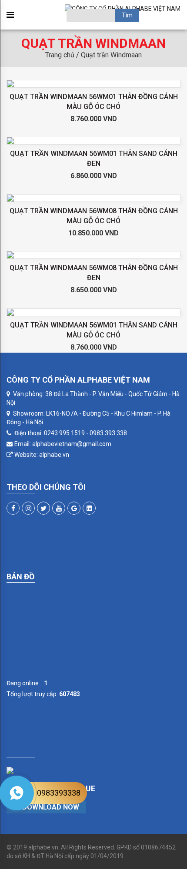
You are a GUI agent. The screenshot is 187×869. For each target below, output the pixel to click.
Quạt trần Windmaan (111, 55)
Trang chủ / (63, 55)
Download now (49, 807)
